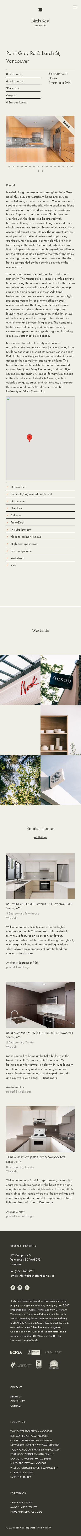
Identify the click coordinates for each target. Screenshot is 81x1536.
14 (63, 166)
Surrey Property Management (28, 1463)
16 (71, 166)
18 (42, 171)
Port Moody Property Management (32, 1454)
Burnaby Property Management (29, 1435)
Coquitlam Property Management (31, 1440)
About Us (16, 1396)
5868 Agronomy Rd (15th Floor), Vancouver (39, 1035)
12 (55, 166)
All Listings (40, 837)
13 (59, 166)
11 (51, 166)
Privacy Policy (44, 1527)
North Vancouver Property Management (35, 1449)
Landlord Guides (20, 1477)
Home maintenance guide (26, 1511)
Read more (26, 953)
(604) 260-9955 (25, 1271)
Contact (15, 1405)
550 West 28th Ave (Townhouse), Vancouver (39, 906)
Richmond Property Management (30, 1458)
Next (72, 140)
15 (67, 166)
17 (38, 171)
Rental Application (21, 1502)
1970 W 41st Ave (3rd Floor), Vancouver (35, 1159)
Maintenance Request (23, 1507)
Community (17, 1401)
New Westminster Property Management (34, 1445)
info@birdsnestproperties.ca (36, 1275)
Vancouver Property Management (31, 1431)
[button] (29, 438)
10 (47, 166)
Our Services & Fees (21, 1472)
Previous (9, 140)
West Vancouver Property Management (34, 1467)
